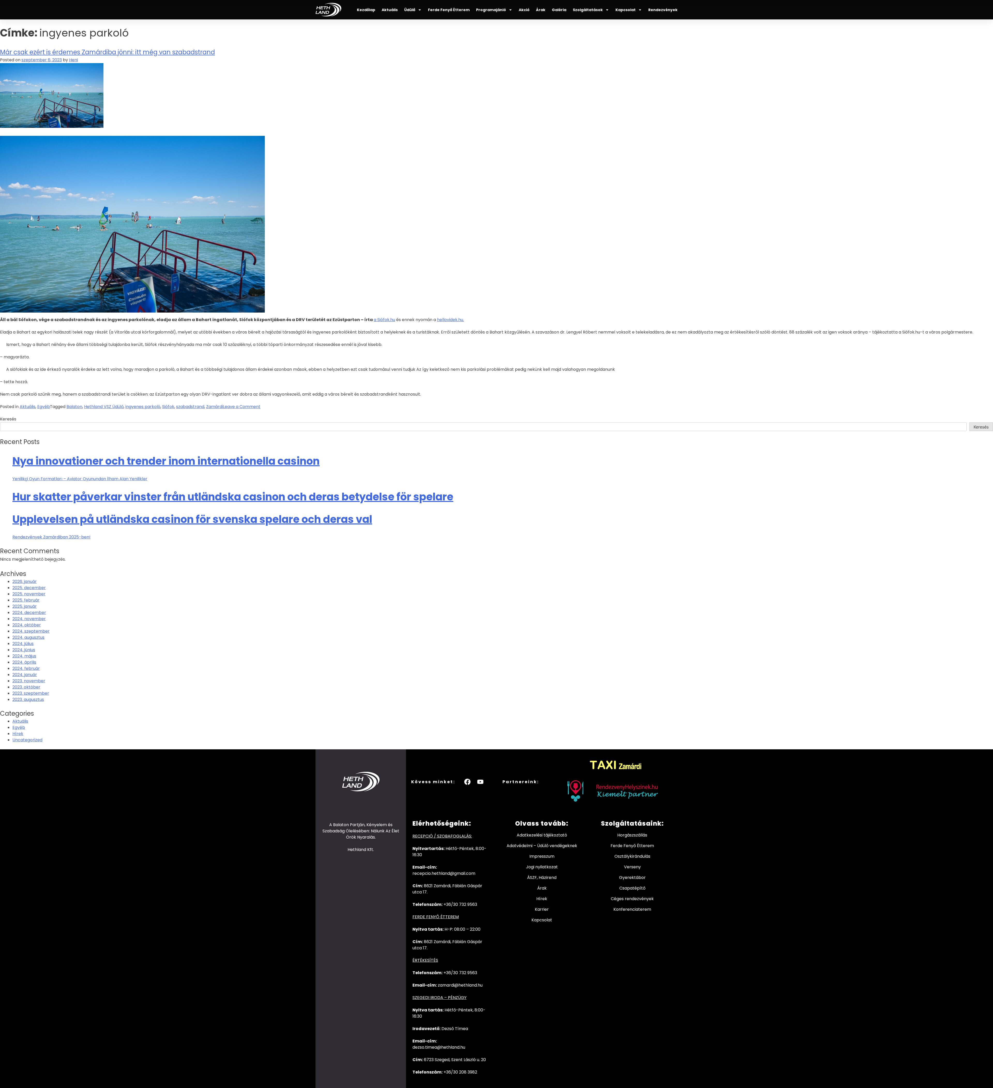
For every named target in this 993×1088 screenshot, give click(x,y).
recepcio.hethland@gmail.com (443, 873)
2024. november (29, 619)
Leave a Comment (241, 407)
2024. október (26, 625)
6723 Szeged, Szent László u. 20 (455, 1060)
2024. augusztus (28, 637)
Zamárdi (214, 407)
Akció (524, 9)
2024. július (23, 644)
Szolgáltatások (588, 9)
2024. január (24, 675)
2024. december (29, 613)
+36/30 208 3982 (460, 1072)
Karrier (542, 909)
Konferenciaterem (632, 909)
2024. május (24, 656)
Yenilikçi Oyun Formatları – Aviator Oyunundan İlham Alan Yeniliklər (79, 479)
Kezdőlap (366, 9)
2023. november (28, 681)
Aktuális (390, 9)
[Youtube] (480, 781)
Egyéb (43, 407)
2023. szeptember (30, 693)
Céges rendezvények (632, 899)
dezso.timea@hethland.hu (438, 1047)
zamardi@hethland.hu (460, 985)
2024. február (26, 668)
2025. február (26, 600)
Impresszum (541, 856)
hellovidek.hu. (450, 320)
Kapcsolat (625, 9)
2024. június (23, 650)
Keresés (8, 419)
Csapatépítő (632, 888)
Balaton (74, 407)
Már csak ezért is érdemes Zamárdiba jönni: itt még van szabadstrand (107, 52)
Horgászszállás (632, 835)
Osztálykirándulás (632, 856)
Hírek (17, 734)
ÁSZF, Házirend (541, 877)
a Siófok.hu (384, 320)
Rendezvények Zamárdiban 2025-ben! (51, 537)
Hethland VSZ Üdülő (104, 407)
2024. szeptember (31, 631)
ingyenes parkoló (142, 407)
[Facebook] (467, 781)
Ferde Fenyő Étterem (449, 9)
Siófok (168, 407)
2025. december (29, 588)
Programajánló (491, 9)
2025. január (24, 606)
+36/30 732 (455, 973)
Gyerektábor (632, 877)
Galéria (559, 9)
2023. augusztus (28, 699)
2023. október (26, 687)
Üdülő (409, 9)
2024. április (24, 662)
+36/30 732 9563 (460, 904)
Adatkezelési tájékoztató (542, 835)
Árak (540, 9)
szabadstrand (190, 407)
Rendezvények (663, 9)
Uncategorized (27, 740)
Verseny (632, 867)
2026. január (24, 581)
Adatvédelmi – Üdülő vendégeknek (542, 846)
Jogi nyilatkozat (542, 867)
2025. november (29, 594)
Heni (73, 60)
